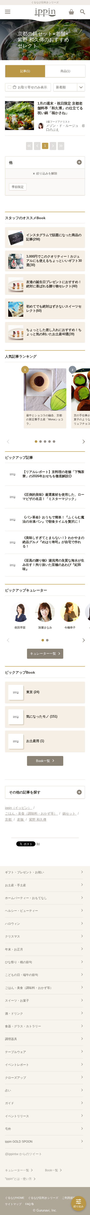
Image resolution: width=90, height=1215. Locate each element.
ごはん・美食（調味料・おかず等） (29, 988)
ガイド (9, 1103)
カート (71, 12)
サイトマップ (13, 1204)
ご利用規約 (69, 1197)
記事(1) (25, 71)
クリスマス (12, 936)
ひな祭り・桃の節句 (18, 962)
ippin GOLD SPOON (18, 1141)
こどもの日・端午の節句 (21, 975)
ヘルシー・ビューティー (21, 910)
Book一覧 (51, 1170)
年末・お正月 (14, 949)
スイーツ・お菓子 (17, 1000)
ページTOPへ (45, 832)
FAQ (28, 1204)
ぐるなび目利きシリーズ (43, 1197)
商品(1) (65, 71)
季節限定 (18, 187)
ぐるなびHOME (14, 1197)
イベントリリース (17, 1116)
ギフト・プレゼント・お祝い (24, 872)
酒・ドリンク (14, 1013)
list (38, 843)
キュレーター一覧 (17, 1170)
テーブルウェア (15, 1052)
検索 (83, 12)
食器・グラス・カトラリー (23, 1026)
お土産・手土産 (15, 885)
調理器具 (11, 1039)
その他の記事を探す (24, 792)
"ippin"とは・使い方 (18, 1179)
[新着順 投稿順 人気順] (69, 87)
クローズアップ (15, 1077)
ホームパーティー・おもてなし (26, 898)
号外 (8, 1129)
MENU (7, 12)
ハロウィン (12, 923)
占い (8, 1090)
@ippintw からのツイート (23, 1154)
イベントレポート (17, 1064)
